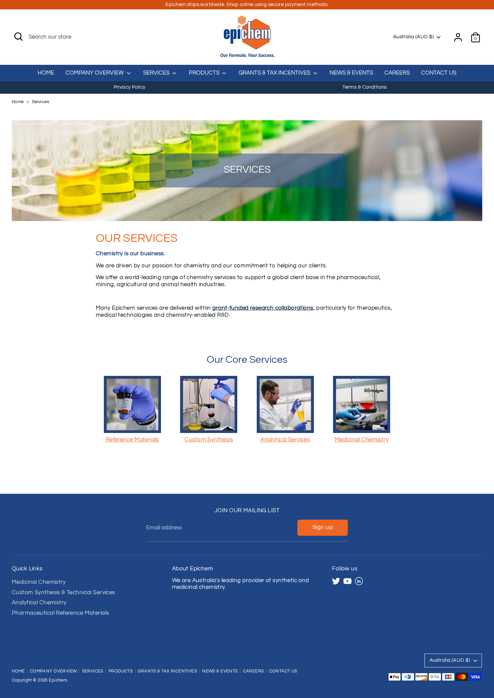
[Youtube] (347, 581)
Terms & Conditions (364, 87)
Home (18, 102)
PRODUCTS (205, 73)
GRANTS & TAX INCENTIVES (275, 73)
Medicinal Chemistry (39, 582)
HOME (46, 73)
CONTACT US (438, 73)
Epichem (58, 680)
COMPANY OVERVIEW (95, 73)
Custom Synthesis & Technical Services (63, 593)
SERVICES (157, 73)
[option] (129, 87)
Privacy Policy (130, 87)
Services (40, 102)
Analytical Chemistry (39, 603)
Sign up (323, 527)
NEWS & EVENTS (351, 73)
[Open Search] (18, 36)
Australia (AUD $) (413, 36)
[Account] (458, 37)
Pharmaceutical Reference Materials (60, 613)
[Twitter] (336, 581)
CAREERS (397, 73)
